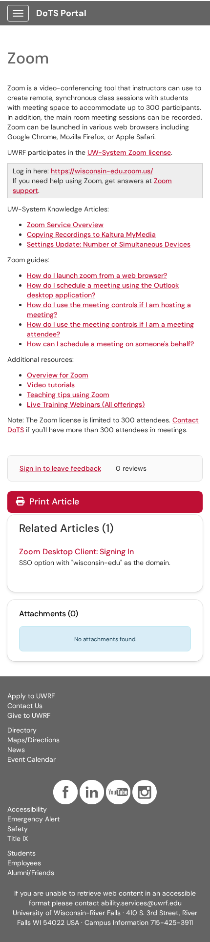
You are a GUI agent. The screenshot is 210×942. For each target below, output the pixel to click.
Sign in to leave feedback (60, 468)
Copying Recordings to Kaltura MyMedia (91, 234)
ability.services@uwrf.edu (141, 903)
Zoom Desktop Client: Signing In (76, 551)
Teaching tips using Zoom (68, 394)
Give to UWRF (28, 715)
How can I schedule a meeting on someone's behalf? (110, 343)
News (16, 749)
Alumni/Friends (30, 872)
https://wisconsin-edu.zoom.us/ (102, 171)
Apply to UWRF (31, 695)
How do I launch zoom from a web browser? (97, 275)
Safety (17, 828)
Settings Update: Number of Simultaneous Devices (108, 244)
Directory (22, 730)
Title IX (17, 838)
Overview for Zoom (57, 375)
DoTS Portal (61, 13)
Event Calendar (31, 759)
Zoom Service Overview (65, 224)
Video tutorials (51, 384)
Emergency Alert (33, 819)
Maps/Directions (33, 739)
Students (21, 853)
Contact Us (24, 705)
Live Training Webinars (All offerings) (86, 404)
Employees (24, 862)
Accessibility (27, 809)
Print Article (53, 501)
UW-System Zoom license (129, 152)
